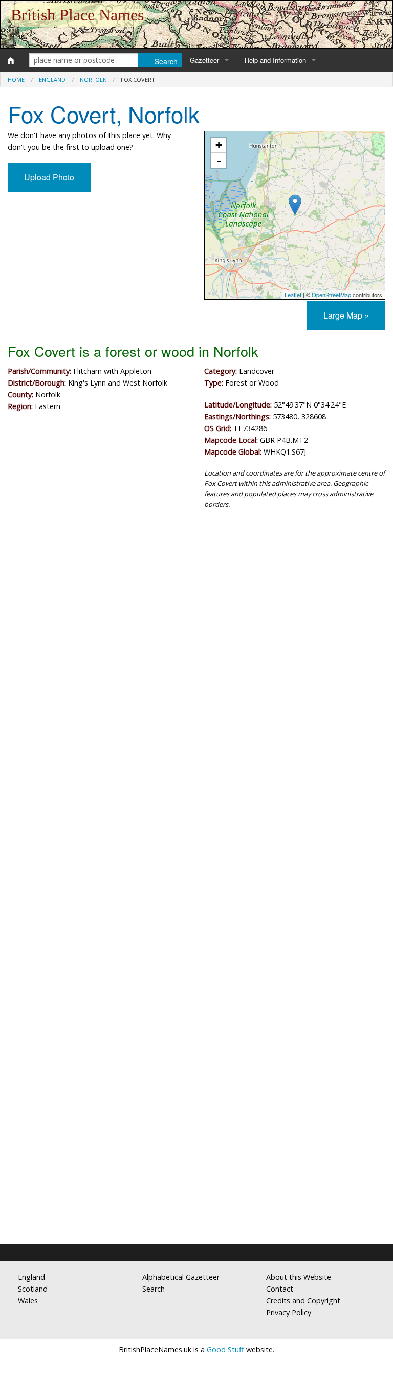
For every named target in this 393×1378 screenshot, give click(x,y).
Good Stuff (225, 1349)
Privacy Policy (288, 1312)
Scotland (33, 1289)
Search (153, 1289)
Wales (28, 1300)
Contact (279, 1289)
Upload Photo (49, 177)
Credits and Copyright (303, 1300)
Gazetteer (204, 60)
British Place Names (77, 15)
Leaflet (293, 294)
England (52, 79)
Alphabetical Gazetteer (181, 1277)
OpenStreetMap (331, 294)
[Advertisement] (196, 601)
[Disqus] (196, 824)
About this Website (298, 1277)
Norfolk (93, 79)
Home (16, 79)
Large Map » (346, 315)
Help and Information (275, 60)
